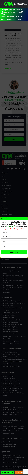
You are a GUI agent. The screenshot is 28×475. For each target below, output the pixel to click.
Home (3, 16)
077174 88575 (22, 472)
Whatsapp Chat (8, 472)
